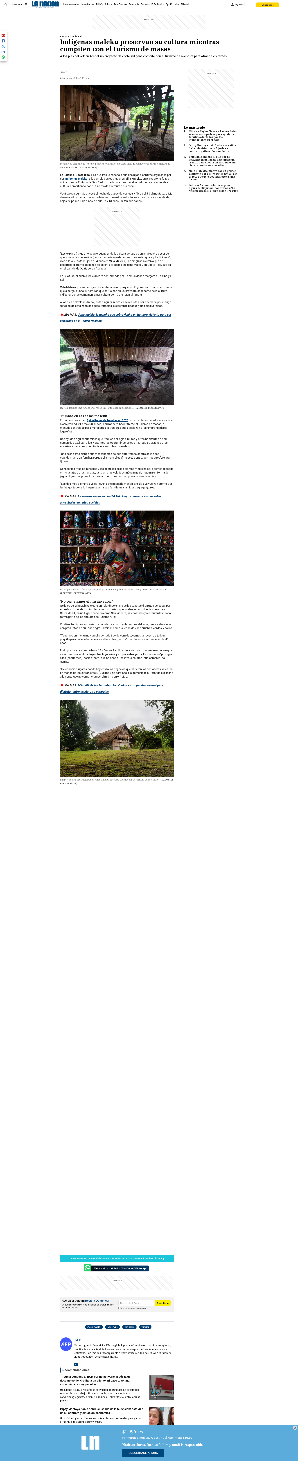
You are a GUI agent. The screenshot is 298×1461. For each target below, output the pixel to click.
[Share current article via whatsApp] (3, 57)
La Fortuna (112, 1327)
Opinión (169, 4)
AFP (65, 72)
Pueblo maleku (93, 1327)
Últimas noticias (71, 4)
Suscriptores (87, 4)
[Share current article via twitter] (3, 46)
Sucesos (145, 4)
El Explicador (157, 4)
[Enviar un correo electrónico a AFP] (76, 1364)
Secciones (18, 4)
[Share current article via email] (3, 35)
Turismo (145, 1327)
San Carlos (129, 1327)
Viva (177, 4)
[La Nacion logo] (45, 4)
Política (108, 4)
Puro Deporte (120, 4)
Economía (134, 4)
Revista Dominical (71, 36)
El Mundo (185, 4)
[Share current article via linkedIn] (3, 51)
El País (99, 4)
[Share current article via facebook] (3, 41)
